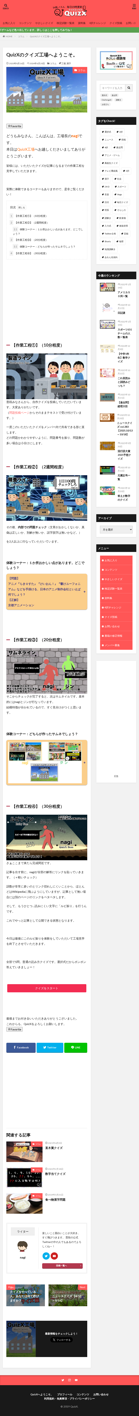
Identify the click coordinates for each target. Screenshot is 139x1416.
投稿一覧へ (61, 1265)
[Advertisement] (46, 296)
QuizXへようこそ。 (41, 1394)
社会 (119, 178)
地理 (121, 241)
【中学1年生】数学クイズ (124, 357)
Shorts (108, 241)
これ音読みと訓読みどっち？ (124, 381)
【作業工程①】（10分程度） (29, 215)
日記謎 (121, 312)
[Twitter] (50, 1048)
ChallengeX (106, 100)
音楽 (107, 194)
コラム (21, 36)
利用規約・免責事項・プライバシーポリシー (69, 1398)
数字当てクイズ (55, 1173)
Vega (119, 194)
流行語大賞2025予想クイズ (124, 454)
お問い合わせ (112, 626)
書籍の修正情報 (113, 635)
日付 (107, 202)
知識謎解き (110, 249)
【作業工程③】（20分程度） (29, 239)
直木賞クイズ (54, 1147)
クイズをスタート (46, 988)
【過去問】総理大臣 (124, 404)
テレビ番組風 (111, 170)
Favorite (16, 126)
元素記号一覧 (124, 477)
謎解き (118, 100)
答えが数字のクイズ (124, 497)
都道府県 (123, 225)
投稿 (123, 139)
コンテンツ (25, 22)
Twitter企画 (110, 233)
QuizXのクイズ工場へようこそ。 (46, 36)
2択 (127, 170)
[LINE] (75, 1048)
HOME (9, 36)
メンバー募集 (112, 645)
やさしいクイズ (44, 22)
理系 (107, 210)
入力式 (108, 225)
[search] (129, 88)
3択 (121, 131)
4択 (106, 147)
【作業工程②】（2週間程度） (30, 222)
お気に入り (9, 22)
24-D (107, 186)
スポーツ (121, 186)
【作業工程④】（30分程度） (29, 253)
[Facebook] (21, 1048)
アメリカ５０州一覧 (124, 294)
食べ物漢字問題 (55, 1199)
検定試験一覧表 (65, 22)
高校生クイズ (111, 163)
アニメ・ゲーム (112, 155)
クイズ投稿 (115, 22)
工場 (63, 63)
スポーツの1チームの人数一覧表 (125, 333)
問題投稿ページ (19, 412)
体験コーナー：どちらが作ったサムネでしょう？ (44, 246)
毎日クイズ (122, 202)
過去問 (114, 95)
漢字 (69, 63)
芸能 (126, 233)
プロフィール (64, 1394)
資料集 (82, 22)
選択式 (104, 95)
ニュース (109, 139)
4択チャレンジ (97, 22)
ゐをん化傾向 (111, 257)
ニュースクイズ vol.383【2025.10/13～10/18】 (125, 428)
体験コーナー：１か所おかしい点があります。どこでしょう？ (48, 231)
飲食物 (122, 218)
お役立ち (105, 104)
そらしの (121, 210)
